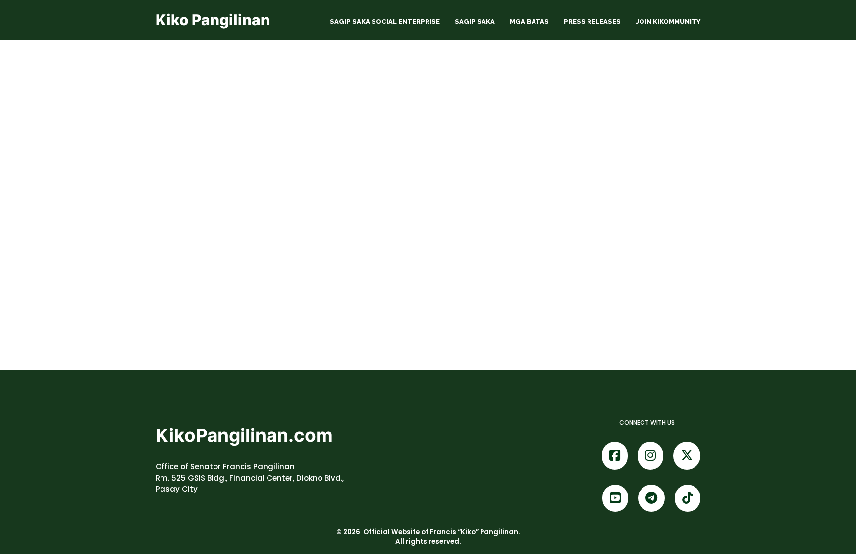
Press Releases (592, 21)
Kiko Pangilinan (213, 20)
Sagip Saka (475, 21)
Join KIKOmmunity (668, 21)
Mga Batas (529, 21)
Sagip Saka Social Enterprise (385, 21)
